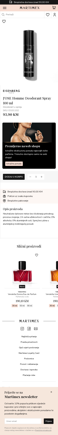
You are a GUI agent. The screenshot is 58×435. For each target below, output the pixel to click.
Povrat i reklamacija (29, 364)
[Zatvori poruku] (51, 392)
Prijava (49, 421)
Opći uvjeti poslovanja (29, 347)
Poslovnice (29, 358)
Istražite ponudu (14, 163)
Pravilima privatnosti (43, 430)
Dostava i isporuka (29, 369)
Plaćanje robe (29, 375)
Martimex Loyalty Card (29, 353)
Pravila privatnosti (29, 342)
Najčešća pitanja (29, 336)
